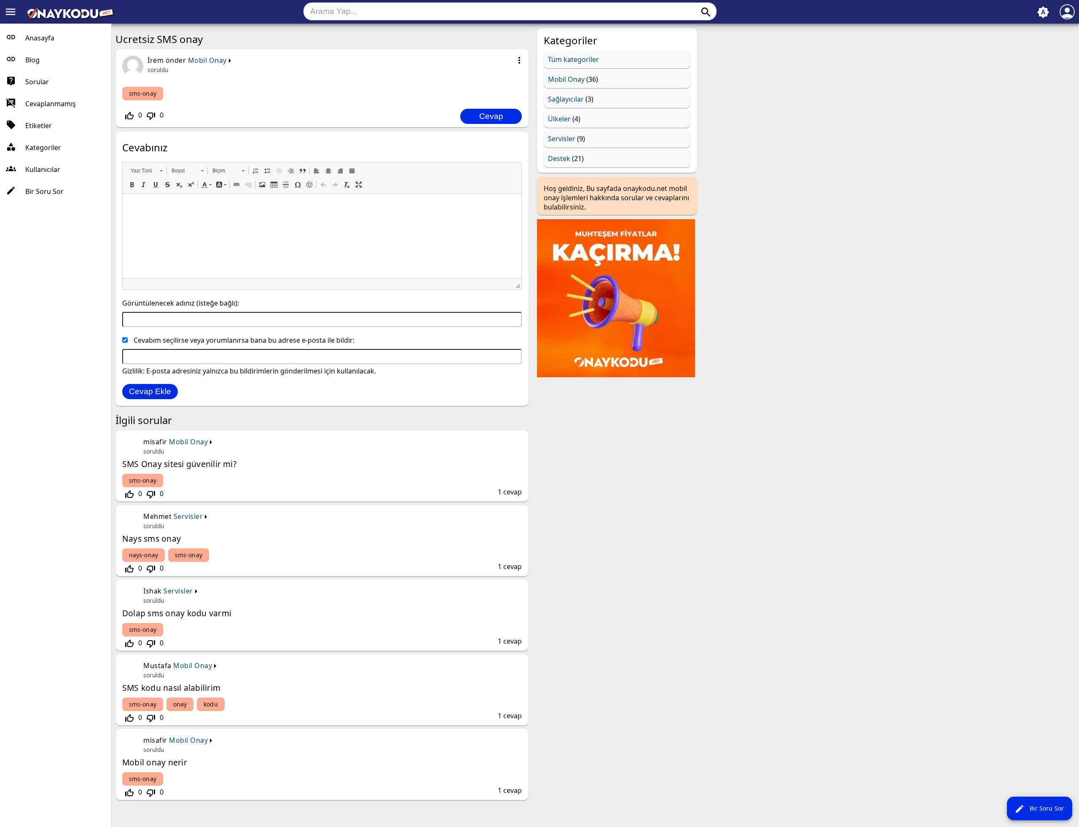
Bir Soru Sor (1039, 809)
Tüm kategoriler (573, 59)
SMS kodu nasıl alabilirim (171, 687)
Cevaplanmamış (50, 103)
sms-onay (142, 93)
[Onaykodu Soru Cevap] (69, 17)
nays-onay (143, 555)
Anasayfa (39, 38)
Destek (559, 158)
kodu (210, 704)
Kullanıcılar (42, 169)
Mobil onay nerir (154, 762)
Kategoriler (43, 147)
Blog (32, 59)
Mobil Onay (207, 60)
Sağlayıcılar (566, 99)
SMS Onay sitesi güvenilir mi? (179, 464)
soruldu (158, 70)
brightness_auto (1043, 12)
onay (180, 704)
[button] (146, 171)
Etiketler (38, 125)
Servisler (188, 516)
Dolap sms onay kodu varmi (176, 613)
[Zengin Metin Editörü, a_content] (322, 236)
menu (10, 11)
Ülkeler (559, 119)
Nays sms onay (151, 538)
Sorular (37, 81)
